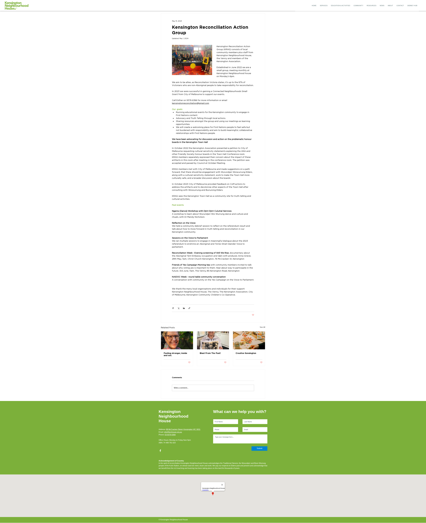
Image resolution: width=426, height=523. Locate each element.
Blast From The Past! (210, 353)
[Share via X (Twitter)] (178, 308)
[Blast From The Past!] (213, 340)
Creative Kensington (246, 353)
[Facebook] (160, 450)
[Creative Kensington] (249, 340)
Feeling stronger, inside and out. (175, 354)
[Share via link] (189, 308)
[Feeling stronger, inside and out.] (177, 340)
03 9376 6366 (170, 435)
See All (262, 327)
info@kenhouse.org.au (173, 432)
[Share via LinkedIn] (184, 308)
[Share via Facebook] (173, 308)
